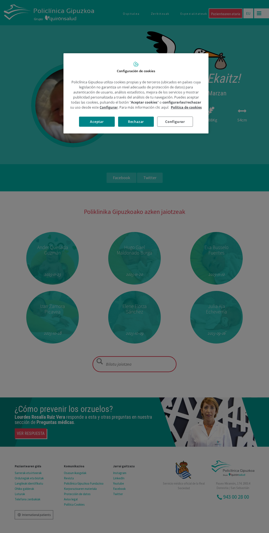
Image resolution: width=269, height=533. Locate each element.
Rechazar (136, 121)
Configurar (175, 121)
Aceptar (97, 121)
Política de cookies (186, 107)
